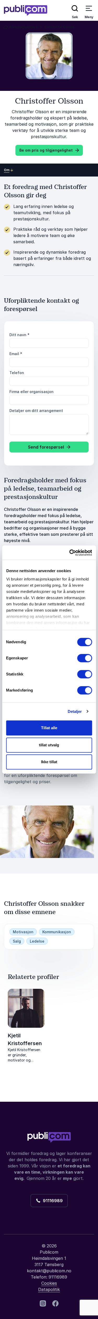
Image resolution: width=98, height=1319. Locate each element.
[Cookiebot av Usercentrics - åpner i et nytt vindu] (70, 552)
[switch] (84, 658)
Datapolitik (49, 1289)
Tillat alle (49, 728)
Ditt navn (19, 335)
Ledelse (37, 941)
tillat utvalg (49, 745)
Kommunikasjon (56, 932)
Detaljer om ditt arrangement (36, 410)
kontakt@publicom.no (49, 1270)
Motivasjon (23, 932)
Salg (17, 941)
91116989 (52, 1200)
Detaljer (75, 711)
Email (15, 353)
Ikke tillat (49, 762)
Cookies (49, 1283)
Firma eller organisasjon (31, 391)
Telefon (16, 372)
